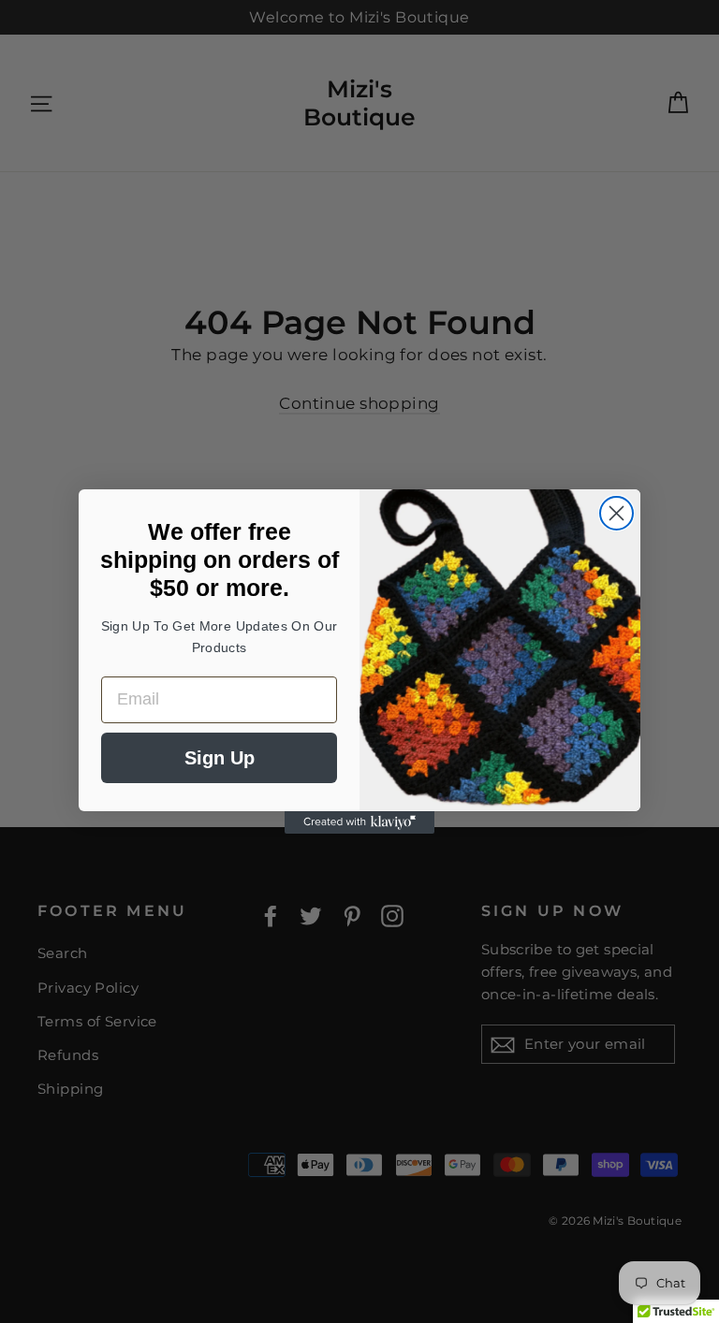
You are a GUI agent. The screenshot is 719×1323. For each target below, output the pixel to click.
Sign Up (219, 758)
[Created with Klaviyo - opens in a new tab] (359, 822)
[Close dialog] (616, 513)
